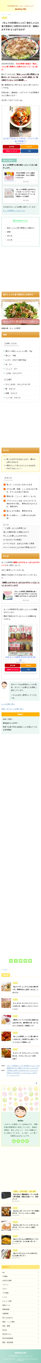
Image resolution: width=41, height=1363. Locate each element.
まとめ (9, 240)
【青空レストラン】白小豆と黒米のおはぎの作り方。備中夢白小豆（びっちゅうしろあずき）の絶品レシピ (25, 1023)
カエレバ (23, 143)
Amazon (29, 146)
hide (25, 221)
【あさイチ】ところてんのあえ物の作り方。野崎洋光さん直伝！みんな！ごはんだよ (25, 989)
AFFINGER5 (20, 1360)
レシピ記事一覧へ (8, 704)
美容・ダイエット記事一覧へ (12, 709)
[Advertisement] (20, 269)
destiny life (21, 9)
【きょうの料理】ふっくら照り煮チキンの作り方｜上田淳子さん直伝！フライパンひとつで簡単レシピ (25, 1039)
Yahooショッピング (11, 151)
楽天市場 (11, 146)
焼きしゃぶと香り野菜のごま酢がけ (21, 228)
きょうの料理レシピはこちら (14, 211)
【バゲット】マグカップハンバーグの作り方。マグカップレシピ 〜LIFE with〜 (25, 1056)
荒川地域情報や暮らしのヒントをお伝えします (20, 1356)
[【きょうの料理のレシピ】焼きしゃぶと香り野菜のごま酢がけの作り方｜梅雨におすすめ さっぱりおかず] (25, 961)
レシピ (5, 969)
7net (29, 151)
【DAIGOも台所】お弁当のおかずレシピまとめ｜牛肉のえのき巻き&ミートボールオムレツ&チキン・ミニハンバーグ (22, 1073)
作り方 (9, 236)
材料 (9, 232)
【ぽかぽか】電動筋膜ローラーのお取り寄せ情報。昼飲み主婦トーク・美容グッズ (25, 1196)
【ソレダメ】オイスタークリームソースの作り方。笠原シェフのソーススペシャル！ (25, 1006)
